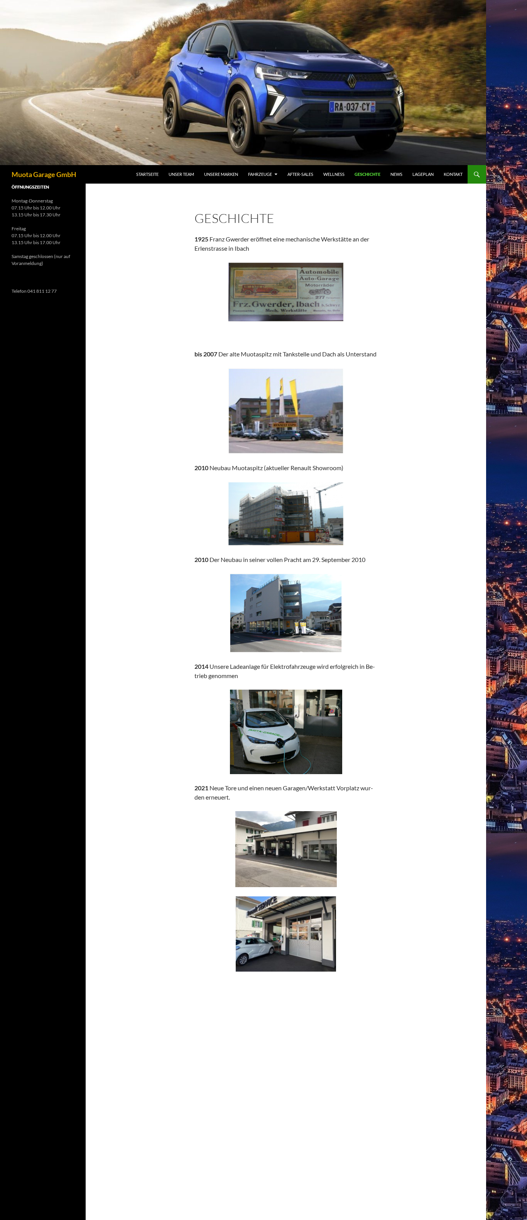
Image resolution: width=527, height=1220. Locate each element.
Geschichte (367, 174)
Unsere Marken (221, 174)
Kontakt (453, 174)
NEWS (396, 174)
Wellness (334, 174)
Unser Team (181, 174)
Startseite (147, 174)
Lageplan (423, 174)
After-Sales (300, 174)
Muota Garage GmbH (44, 174)
